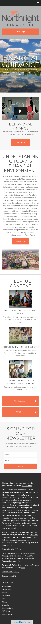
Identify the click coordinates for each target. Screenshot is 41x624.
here (23, 567)
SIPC (31, 556)
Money (5, 602)
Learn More (20, 142)
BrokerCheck (27, 485)
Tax (3, 599)
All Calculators (19, 401)
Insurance (6, 596)
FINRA (26, 556)
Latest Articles (7, 608)
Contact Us (20, 241)
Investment (6, 589)
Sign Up (20, 466)
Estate (4, 592)
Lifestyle (5, 605)
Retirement (6, 586)
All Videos (19, 412)
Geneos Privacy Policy (10, 572)
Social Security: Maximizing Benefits (21, 347)
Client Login (20, 32)
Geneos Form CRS (9, 576)
